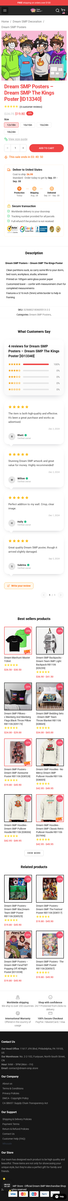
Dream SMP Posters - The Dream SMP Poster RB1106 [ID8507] (49, 965)
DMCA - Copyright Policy (15, 1098)
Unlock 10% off (7, 1185)
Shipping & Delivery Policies (17, 1119)
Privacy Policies (10, 1093)
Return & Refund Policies (15, 1129)
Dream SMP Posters (13, 27)
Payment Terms (10, 1124)
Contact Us (8, 1133)
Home (5, 21)
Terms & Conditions (12, 1088)
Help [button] (62, 1196)
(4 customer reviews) (31, 106)
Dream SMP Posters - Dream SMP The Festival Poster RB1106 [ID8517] (49, 909)
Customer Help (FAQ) (13, 1138)
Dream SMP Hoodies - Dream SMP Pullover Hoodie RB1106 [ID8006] (17, 829)
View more (34, 853)
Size (6, 119)
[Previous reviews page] (44, 595)
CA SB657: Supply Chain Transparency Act (25, 1103)
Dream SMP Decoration (27, 21)
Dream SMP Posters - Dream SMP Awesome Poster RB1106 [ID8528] (17, 773)
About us (7, 1083)
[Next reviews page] (61, 595)
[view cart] (63, 10)
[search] (57, 10)
